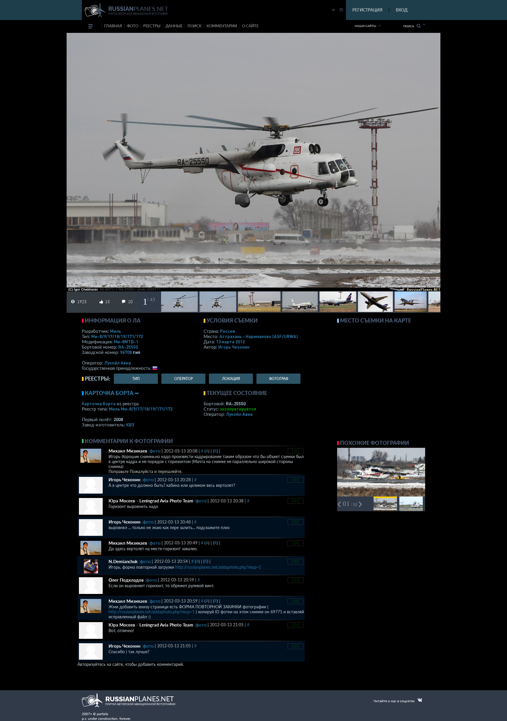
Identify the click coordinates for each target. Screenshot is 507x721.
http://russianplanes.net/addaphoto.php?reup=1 (218, 567)
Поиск (410, 26)
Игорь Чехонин (233, 346)
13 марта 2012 (230, 341)
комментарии (222, 25)
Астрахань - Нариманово (258, 336)
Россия (227, 331)
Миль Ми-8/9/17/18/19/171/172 (141, 408)
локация (231, 378)
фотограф (278, 378)
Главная (113, 25)
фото (132, 25)
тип (136, 352)
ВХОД (402, 9)
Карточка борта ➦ (112, 393)
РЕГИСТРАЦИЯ (367, 9)
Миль (115, 331)
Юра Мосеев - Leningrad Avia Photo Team (151, 500)
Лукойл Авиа (117, 362)
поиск (194, 25)
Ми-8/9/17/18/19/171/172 (117, 336)
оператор (183, 378)
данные (173, 25)
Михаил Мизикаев (128, 450)
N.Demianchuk (123, 561)
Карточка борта (99, 403)
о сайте (250, 25)
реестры (151, 25)
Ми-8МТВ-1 (126, 341)
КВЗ (130, 424)
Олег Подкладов (126, 579)
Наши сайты (365, 26)
